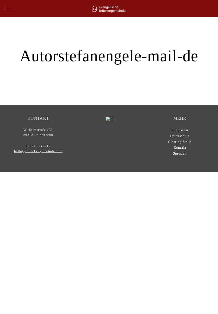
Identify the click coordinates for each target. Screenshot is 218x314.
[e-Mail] (121, 142)
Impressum (179, 130)
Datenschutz (180, 136)
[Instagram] (111, 142)
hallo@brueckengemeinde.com (38, 151)
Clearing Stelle (180, 142)
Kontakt (180, 148)
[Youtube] (100, 142)
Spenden (180, 153)
